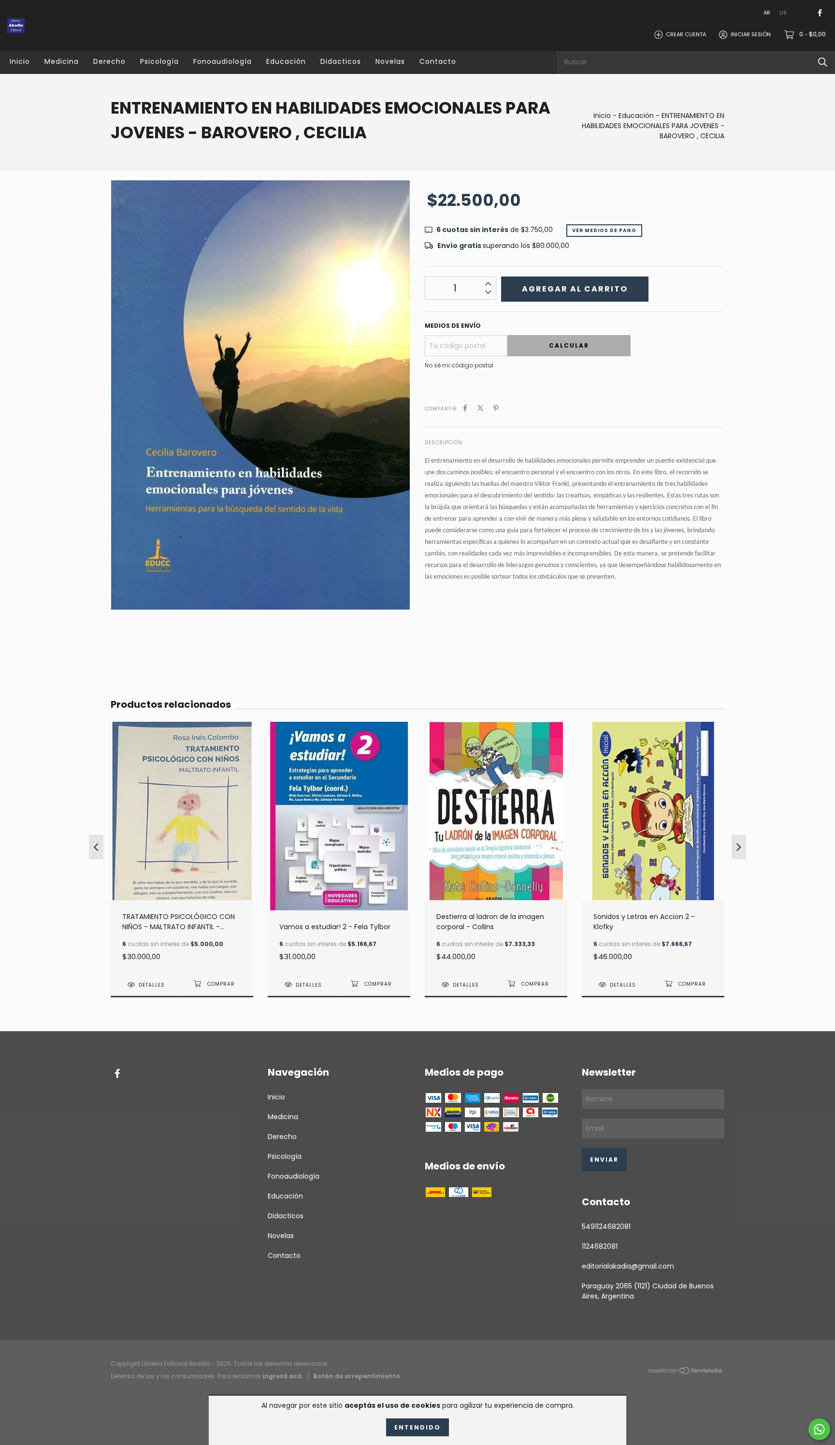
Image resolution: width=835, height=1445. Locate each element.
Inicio (20, 61)
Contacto (437, 61)
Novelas (390, 61)
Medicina (61, 61)
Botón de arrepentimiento (356, 1376)
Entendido (417, 1427)
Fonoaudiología (222, 61)
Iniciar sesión (751, 34)
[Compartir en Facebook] (465, 408)
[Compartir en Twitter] (480, 408)
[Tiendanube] (685, 1372)
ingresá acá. (282, 1376)
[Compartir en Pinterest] (496, 408)
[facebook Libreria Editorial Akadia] (820, 13)
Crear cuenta (686, 34)
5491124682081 (606, 1226)
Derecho (109, 61)
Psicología (159, 61)
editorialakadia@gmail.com (628, 1266)
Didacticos (340, 61)
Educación (286, 61)
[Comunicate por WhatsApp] (819, 1429)
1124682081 (600, 1246)
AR (766, 12)
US (783, 12)
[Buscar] (822, 62)
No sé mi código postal (459, 365)
